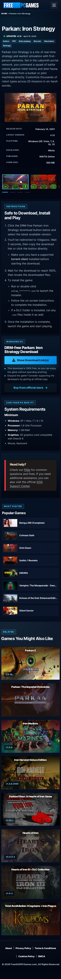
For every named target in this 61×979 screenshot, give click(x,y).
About (8, 948)
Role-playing (24, 41)
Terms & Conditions (45, 948)
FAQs (27, 469)
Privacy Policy (23, 948)
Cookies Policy (26, 956)
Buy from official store (28, 387)
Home (4, 13)
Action (6, 41)
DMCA (41, 956)
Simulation (49, 41)
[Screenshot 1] (15, 181)
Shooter (37, 41)
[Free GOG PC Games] (21, 5)
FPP (14, 41)
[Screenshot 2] (43, 181)
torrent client (19, 259)
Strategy (7, 46)
